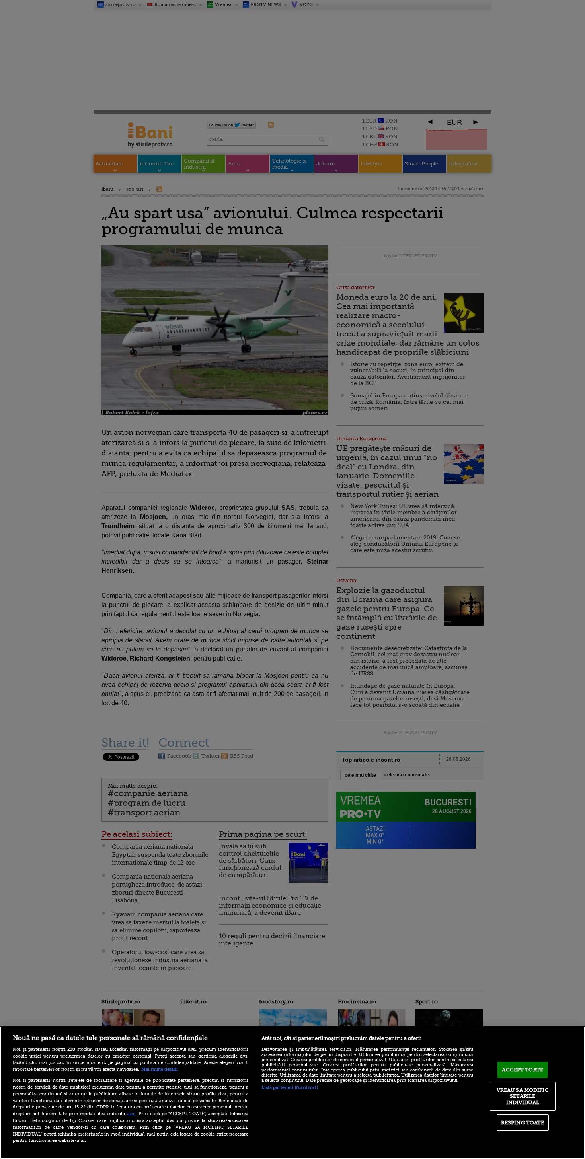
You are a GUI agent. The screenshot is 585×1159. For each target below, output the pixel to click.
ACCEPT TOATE (522, 1070)
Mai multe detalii (159, 1069)
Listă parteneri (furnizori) (289, 1087)
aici (131, 1113)
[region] (292, 1092)
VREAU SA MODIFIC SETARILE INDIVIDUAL (523, 1096)
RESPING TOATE (522, 1123)
